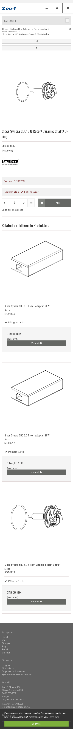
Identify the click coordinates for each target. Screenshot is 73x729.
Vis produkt (36, 343)
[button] (36, 41)
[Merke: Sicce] (10, 166)
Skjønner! (36, 723)
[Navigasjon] (46, 8)
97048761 (17, 703)
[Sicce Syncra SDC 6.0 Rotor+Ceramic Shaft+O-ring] (36, 526)
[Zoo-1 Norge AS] (9, 8)
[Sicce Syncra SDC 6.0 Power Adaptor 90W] (36, 396)
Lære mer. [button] (54, 716)
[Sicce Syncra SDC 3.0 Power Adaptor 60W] (36, 267)
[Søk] (57, 8)
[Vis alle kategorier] (67, 20)
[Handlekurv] (67, 8)
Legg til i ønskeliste (12, 209)
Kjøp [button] (58, 203)
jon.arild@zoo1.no (20, 706)
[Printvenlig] (70, 29)
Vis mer (6, 652)
